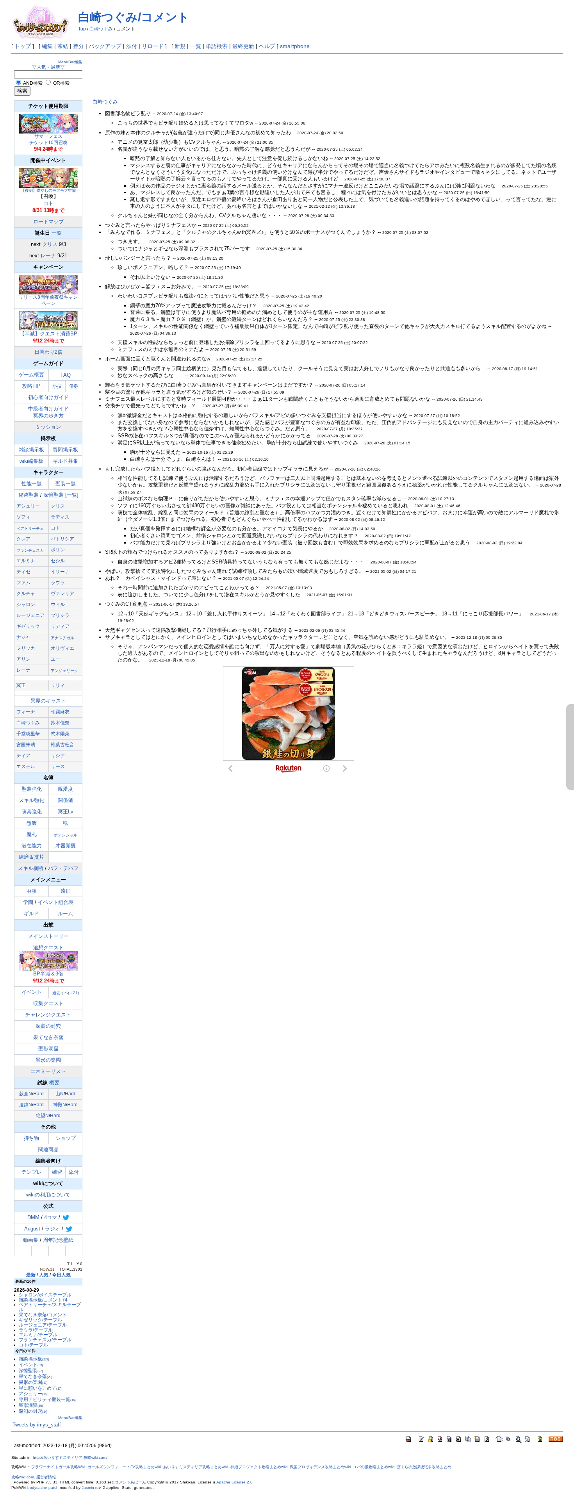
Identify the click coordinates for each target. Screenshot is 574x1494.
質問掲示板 (65, 450)
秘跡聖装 (28, 495)
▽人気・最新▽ (48, 67)
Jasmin (88, 1487)
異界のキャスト (48, 701)
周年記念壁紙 (58, 1240)
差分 (78, 46)
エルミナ (25, 560)
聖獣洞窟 (48, 1049)
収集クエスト (48, 1003)
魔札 (32, 834)
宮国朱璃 (25, 744)
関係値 (65, 800)
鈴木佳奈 (60, 723)
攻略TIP (31, 386)
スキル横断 (30, 868)
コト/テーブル (33, 1344)
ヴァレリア (62, 593)
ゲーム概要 (31, 375)
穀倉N (25, 1093)
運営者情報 (46, 1477)
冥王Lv (65, 812)
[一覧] (71, 495)
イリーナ (60, 571)
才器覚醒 (65, 846)
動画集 (30, 1240)
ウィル (58, 604)
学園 (28, 902)
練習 (57, 1172)
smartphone (295, 46)
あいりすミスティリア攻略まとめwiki (195, 1467)
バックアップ (105, 46)
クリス (49, 244)
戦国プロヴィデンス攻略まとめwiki (320, 1467)
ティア (23, 755)
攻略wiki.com (22, 1477)
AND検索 (33, 83)
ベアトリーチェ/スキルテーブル (50, 1307)
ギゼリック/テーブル (40, 1319)
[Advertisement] (235, 75)
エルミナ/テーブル (38, 1334)
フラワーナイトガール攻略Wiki (58, 1467)
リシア (58, 755)
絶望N (42, 1115)
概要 (54, 1083)
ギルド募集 (65, 461)
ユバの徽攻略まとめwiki (373, 1467)
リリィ (58, 685)
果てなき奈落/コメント (43, 1314)
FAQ (66, 375)
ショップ (65, 1138)
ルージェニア (30, 615)
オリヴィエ (62, 648)
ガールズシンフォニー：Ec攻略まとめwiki (124, 1467)
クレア (23, 539)
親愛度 (65, 789)
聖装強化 (31, 789)
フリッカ (25, 648)
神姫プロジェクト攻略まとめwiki (258, 1467)
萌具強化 (31, 812)
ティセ (23, 571)
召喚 (32, 891)
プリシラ (60, 615)
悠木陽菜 (60, 733)
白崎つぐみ (101, 29)
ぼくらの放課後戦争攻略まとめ (424, 1467)
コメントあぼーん (130, 1482)
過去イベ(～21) (65, 993)
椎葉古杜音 (62, 744)
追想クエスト (48, 961)
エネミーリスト (48, 1071)
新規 (180, 46)
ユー (55, 659)
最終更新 (243, 46)
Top (82, 29)
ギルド (31, 913)
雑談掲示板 (31, 450)
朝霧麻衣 (60, 712)
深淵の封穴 (48, 1026)
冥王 (21, 685)
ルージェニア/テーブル (43, 1324)
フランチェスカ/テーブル (45, 1339)
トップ (22, 46)
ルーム (65, 913)
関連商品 (48, 1149)
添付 (131, 46)
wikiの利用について (48, 1195)
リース (58, 766)
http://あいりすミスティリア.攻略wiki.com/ (70, 1457)
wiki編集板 (31, 461)
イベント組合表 (55, 902)
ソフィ (23, 517)
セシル (58, 560)
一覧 (195, 46)
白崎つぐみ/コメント (133, 17)
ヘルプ (267, 46)
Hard (38, 1093)
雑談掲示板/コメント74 (43, 1299)
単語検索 (217, 46)
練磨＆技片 (31, 857)
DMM (33, 1217)
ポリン (58, 550)
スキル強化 (31, 800)
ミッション (48, 427)
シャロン (25, 604)
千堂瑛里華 (28, 733)
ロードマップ (48, 222)
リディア (60, 626)
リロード (153, 46)
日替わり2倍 (48, 352)
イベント (31, 992)
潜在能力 (31, 846)
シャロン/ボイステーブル (45, 1294)
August (32, 1229)
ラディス (60, 517)
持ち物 (31, 1138)
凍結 (62, 46)
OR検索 (61, 83)
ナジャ (23, 637)
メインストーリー (48, 936)
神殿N (59, 1104)
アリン (23, 659)
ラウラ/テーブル (36, 1329)
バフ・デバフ (63, 868)
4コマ (50, 1217)
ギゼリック (28, 626)
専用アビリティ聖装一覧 (47, 1399)
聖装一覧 (65, 484)
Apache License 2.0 (234, 1482)
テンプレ (31, 1172)
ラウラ (58, 582)
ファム (23, 582)
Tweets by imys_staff (36, 1425)
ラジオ (52, 1229)
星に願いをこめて (40, 1388)
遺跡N (25, 1104)
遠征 (66, 891)
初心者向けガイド (48, 397)
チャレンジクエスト (48, 1015)
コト (48, 203)
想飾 (32, 823)
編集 (47, 46)
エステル (25, 766)
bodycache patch (43, 1487)
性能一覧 (31, 484)
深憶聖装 (53, 495)
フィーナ (25, 712)
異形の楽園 (48, 1060)
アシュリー (28, 506)
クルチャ (25, 593)
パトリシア (62, 539)
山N (59, 1093)
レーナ (48, 256)
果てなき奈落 (48, 1037)
